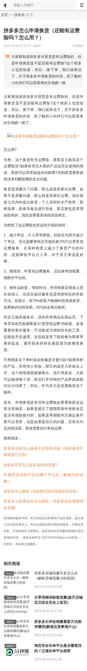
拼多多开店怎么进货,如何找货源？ (31, 465)
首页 (4, 15)
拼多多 (19, 15)
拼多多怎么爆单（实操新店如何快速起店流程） (42, 491)
